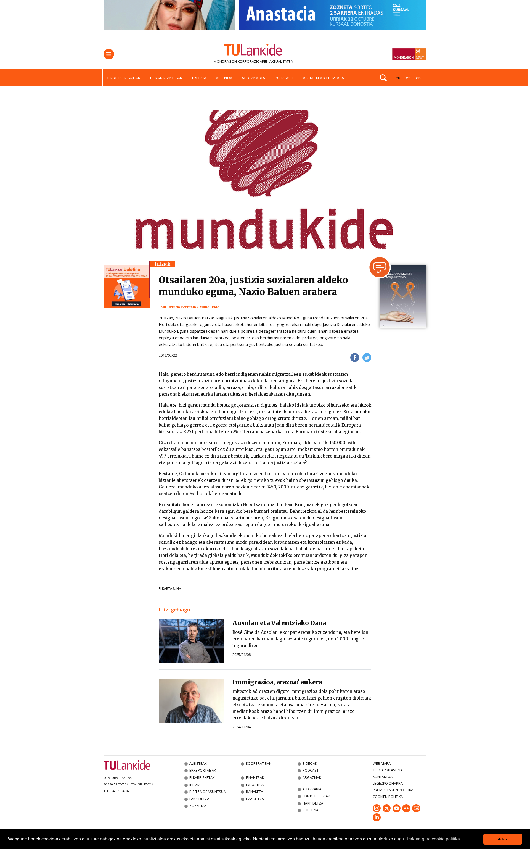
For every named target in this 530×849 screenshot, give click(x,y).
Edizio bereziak (316, 795)
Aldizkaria (253, 77)
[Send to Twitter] (366, 357)
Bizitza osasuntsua (207, 791)
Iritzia (199, 77)
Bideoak (310, 763)
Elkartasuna (170, 588)
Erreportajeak (124, 77)
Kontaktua (383, 776)
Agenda (224, 77)
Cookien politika (388, 796)
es (408, 77)
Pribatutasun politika (393, 789)
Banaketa (254, 791)
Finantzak (255, 777)
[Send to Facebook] (354, 357)
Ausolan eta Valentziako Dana (279, 623)
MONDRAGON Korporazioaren (241, 61)
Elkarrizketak (166, 77)
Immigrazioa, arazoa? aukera (277, 682)
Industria (255, 784)
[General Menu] (109, 54)
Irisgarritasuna (387, 769)
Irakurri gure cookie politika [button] (433, 839)
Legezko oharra (388, 783)
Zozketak (197, 805)
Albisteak (197, 763)
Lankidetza (199, 798)
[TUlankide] (253, 51)
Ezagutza (255, 798)
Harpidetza (313, 803)
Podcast (283, 77)
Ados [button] (503, 839)
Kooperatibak (258, 763)
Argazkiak (312, 777)
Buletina (310, 810)
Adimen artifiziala (323, 77)
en (418, 77)
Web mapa (382, 763)
